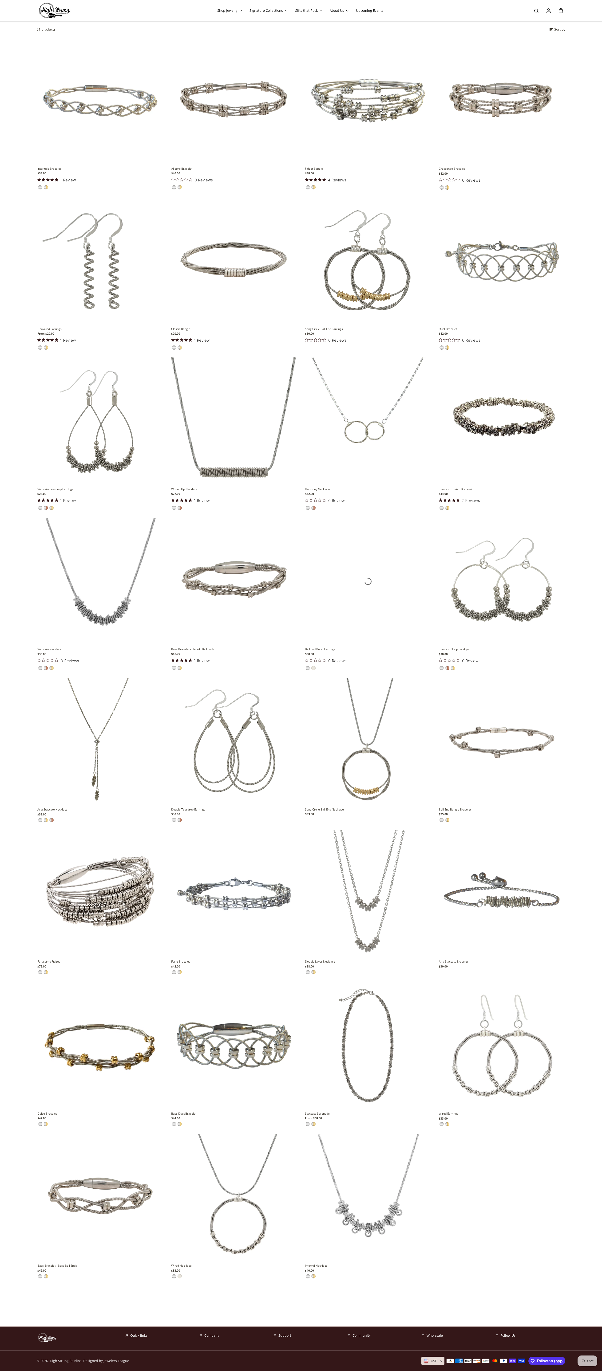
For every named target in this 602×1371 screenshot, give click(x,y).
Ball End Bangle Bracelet (455, 809)
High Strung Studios (65, 1361)
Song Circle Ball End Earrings (324, 329)
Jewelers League (116, 1361)
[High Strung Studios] (54, 10)
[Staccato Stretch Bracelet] (501, 421)
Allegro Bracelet (181, 169)
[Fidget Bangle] (368, 100)
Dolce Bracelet (47, 1114)
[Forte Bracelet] (234, 893)
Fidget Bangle (314, 169)
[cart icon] (560, 10)
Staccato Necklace (49, 649)
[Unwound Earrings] (100, 261)
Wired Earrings (448, 1114)
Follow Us (508, 1335)
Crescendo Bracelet (452, 169)
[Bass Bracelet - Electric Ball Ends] (234, 581)
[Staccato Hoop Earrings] (501, 581)
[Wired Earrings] (501, 1045)
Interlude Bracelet (49, 169)
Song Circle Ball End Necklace (324, 809)
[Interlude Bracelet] (100, 100)
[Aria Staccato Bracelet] (501, 893)
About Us (337, 10)
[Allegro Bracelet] (234, 100)
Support (284, 1335)
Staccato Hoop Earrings (454, 649)
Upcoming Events (369, 10)
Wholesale (435, 1335)
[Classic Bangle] (234, 261)
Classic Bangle (180, 329)
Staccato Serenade (317, 1114)
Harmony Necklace (317, 489)
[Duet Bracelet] (501, 261)
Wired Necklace (181, 1266)
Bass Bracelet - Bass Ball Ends (57, 1266)
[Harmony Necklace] (368, 421)
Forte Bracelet (180, 962)
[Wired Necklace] (234, 1197)
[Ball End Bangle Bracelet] (501, 741)
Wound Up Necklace (184, 489)
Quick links (138, 1335)
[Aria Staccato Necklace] (100, 741)
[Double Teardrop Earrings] (234, 741)
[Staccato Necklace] (100, 581)
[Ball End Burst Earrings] (368, 581)
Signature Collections (267, 10)
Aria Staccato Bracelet (453, 962)
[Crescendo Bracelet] (501, 101)
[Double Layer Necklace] (368, 893)
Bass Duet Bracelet (183, 1114)
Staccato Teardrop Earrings (55, 489)
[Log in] (548, 10)
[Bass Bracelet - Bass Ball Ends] (100, 1197)
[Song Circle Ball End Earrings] (368, 261)
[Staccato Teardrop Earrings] (100, 421)
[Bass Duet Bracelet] (234, 1045)
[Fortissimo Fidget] (100, 893)
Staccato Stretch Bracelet (455, 489)
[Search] (536, 10)
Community (361, 1335)
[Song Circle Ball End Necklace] (368, 741)
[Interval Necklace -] (368, 1197)
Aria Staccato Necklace (52, 809)
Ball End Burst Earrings (320, 649)
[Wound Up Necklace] (234, 421)
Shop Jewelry (227, 10)
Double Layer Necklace (320, 962)
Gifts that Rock (307, 10)
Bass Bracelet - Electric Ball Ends (192, 649)
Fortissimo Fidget (48, 962)
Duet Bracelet (448, 329)
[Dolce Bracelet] (100, 1045)
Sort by (559, 29)
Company (211, 1335)
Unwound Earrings (49, 329)
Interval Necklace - (317, 1266)
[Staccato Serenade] (368, 1045)
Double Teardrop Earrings (188, 809)
